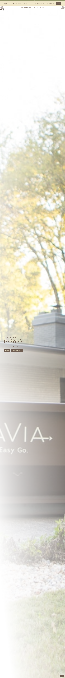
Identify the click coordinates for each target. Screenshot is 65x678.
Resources (44, 3)
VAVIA (5, 337)
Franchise (50, 3)
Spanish (62, 676)
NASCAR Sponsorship (38, 3)
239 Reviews (4, 10)
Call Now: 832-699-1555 (17, 350)
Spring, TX (9, 337)
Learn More (42, 7)
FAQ (47, 3)
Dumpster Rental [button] (31, 3)
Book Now (59, 3)
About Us (53, 3)
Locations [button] (25, 3)
